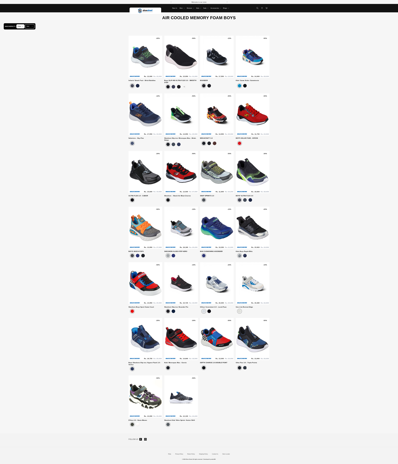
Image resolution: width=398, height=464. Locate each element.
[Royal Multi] (239, 86)
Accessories (215, 8)
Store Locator (226, 454)
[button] (182, 8)
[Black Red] (204, 143)
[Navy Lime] (138, 255)
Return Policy (191, 454)
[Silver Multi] (204, 311)
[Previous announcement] (171, 2)
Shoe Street (189, 459)
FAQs (169, 454)
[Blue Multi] (245, 86)
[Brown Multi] (214, 143)
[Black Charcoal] (204, 86)
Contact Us (215, 454)
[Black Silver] (239, 255)
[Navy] (173, 87)
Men (181, 8)
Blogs (225, 8)
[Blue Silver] (245, 255)
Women (189, 8)
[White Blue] (239, 311)
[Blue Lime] (132, 86)
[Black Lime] (168, 144)
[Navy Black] (132, 369)
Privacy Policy (179, 454)
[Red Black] (239, 143)
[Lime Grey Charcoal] (204, 200)
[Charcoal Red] (173, 144)
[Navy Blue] (132, 143)
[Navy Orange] (250, 200)
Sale (204, 8)
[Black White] (168, 87)
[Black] (168, 311)
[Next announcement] (227, 2)
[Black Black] (179, 87)
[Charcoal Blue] (132, 255)
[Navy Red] (138, 86)
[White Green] (138, 424)
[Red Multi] (132, 311)
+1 (184, 86)
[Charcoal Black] (132, 424)
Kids (197, 8)
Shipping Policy (203, 454)
